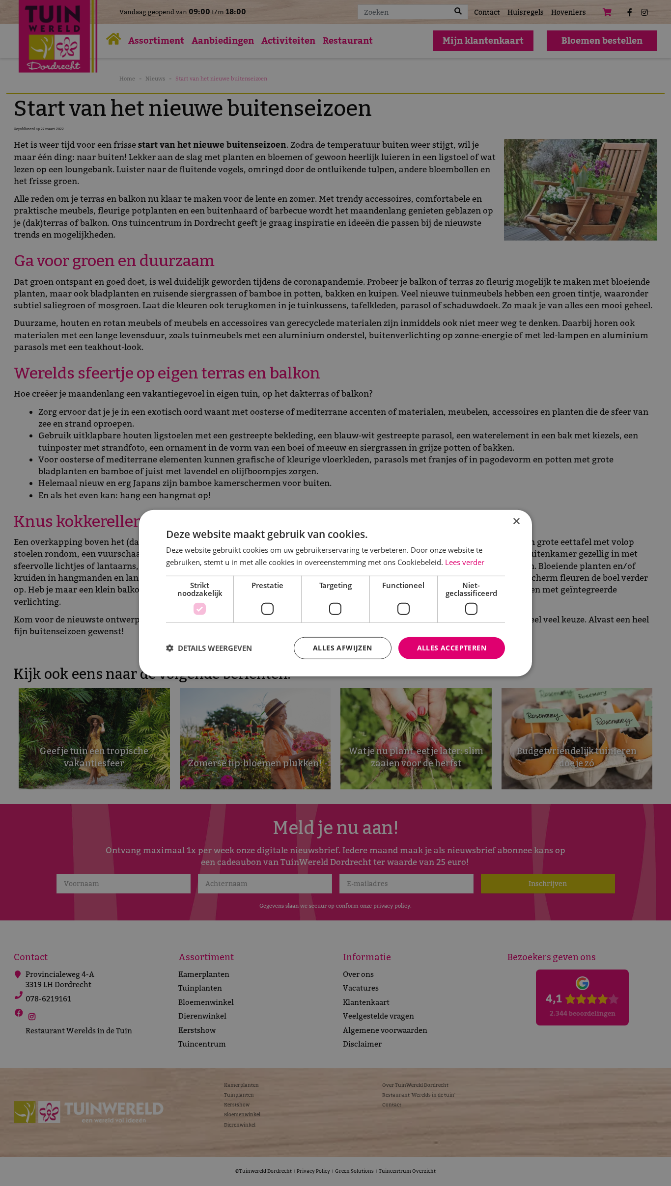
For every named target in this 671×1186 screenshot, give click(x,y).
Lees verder (464, 562)
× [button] (516, 521)
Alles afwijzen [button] (342, 647)
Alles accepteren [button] (451, 647)
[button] (209, 648)
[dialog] (335, 593)
